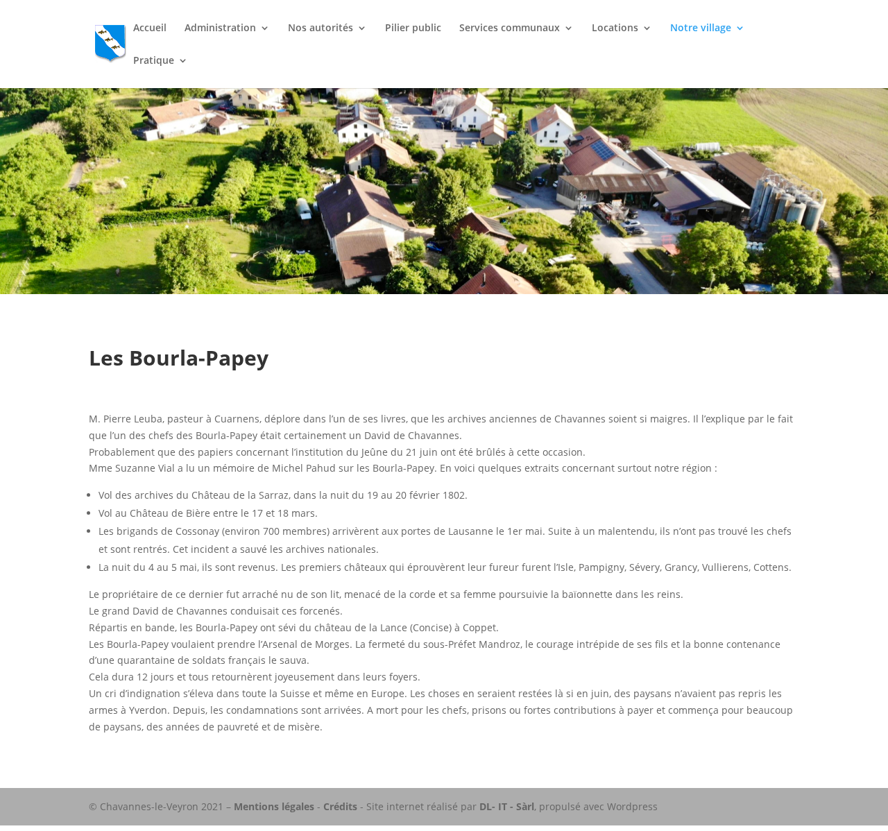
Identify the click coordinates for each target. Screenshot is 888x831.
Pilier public (413, 28)
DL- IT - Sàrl (506, 806)
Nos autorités (320, 28)
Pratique (153, 61)
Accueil (149, 28)
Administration (220, 28)
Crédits (340, 806)
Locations (615, 28)
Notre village (700, 28)
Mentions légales (274, 806)
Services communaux (509, 28)
